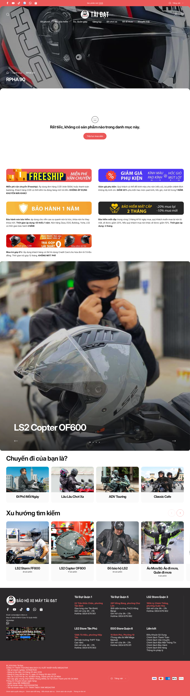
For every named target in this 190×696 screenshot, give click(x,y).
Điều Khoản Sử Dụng (157, 634)
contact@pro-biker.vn (19, 615)
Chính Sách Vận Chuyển (158, 640)
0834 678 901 (89, 613)
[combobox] (176, 3)
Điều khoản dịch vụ (48, 691)
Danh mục (17, 73)
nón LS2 (102, 3)
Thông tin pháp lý (155, 650)
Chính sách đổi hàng (33, 691)
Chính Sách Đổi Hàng (157, 647)
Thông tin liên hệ (79, 691)
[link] (49, 175)
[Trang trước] (16, 441)
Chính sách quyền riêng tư (15, 691)
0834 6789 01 (17, 618)
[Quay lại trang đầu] (7, 73)
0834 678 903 (89, 647)
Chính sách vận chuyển (64, 691)
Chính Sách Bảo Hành (157, 645)
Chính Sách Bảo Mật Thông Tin (161, 642)
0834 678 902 (161, 611)
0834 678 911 (124, 645)
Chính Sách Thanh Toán (158, 637)
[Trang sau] (174, 441)
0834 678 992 (125, 616)
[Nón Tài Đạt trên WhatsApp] (32, 623)
